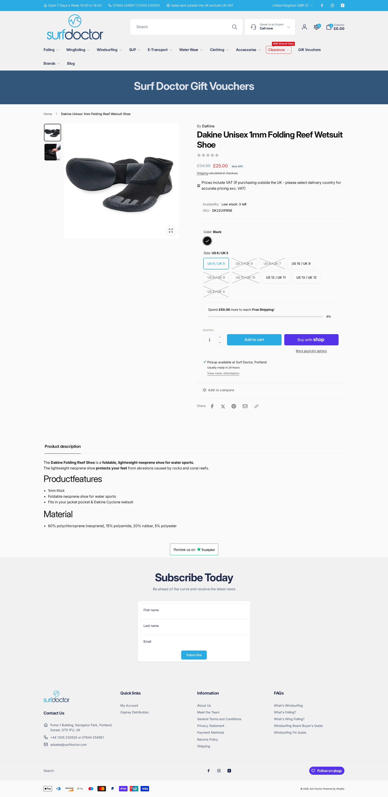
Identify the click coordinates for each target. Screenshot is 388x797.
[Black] (207, 241)
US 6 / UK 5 (216, 263)
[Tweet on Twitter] (223, 406)
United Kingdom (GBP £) (291, 5)
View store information (223, 373)
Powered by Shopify (333, 788)
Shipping (202, 173)
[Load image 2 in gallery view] (52, 152)
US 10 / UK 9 (301, 263)
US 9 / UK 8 (216, 277)
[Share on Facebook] (212, 406)
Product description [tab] (63, 446)
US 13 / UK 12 (306, 277)
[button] (335, 27)
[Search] (234, 26)
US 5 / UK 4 (216, 291)
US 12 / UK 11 (276, 277)
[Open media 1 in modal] (121, 181)
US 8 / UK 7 (272, 263)
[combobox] (186, 27)
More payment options (311, 351)
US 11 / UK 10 (245, 277)
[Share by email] (245, 406)
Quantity (208, 330)
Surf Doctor (316, 788)
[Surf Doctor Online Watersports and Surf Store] (56, 701)
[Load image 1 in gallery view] (52, 132)
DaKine (205, 126)
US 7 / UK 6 (244, 263)
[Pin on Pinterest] (233, 406)
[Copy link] (256, 406)
